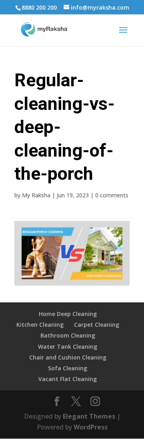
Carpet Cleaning (96, 324)
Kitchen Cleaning (40, 324)
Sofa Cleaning (67, 368)
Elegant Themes (89, 416)
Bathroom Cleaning (67, 335)
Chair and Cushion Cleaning (67, 357)
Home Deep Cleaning (68, 314)
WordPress (91, 427)
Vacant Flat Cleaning (67, 379)
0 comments (111, 195)
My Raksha (36, 195)
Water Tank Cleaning (67, 346)
